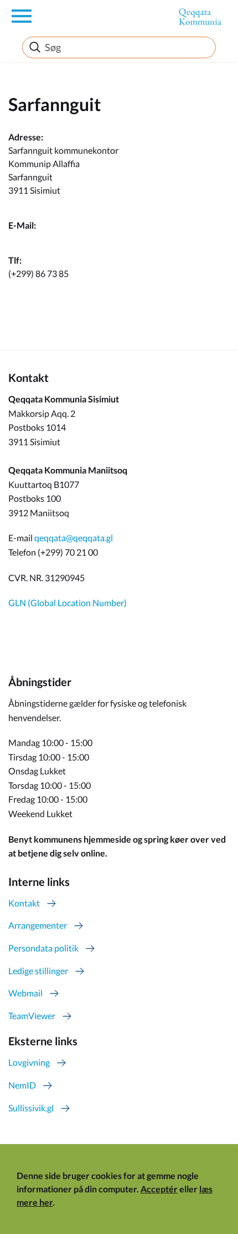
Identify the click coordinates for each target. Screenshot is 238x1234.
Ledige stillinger (38, 970)
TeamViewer (31, 1015)
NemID (22, 1085)
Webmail (25, 993)
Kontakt (24, 903)
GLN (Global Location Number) (67, 602)
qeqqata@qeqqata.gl (73, 537)
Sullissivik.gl (31, 1107)
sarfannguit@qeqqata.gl (53, 238)
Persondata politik (43, 948)
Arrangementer (37, 925)
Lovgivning (29, 1062)
